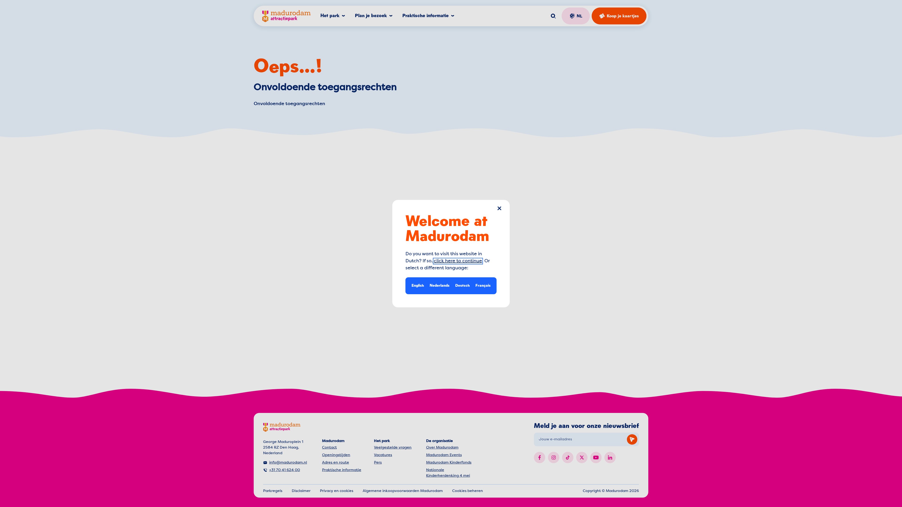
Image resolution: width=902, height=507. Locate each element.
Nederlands (440, 285)
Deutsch (462, 285)
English (418, 285)
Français (483, 285)
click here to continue (458, 261)
